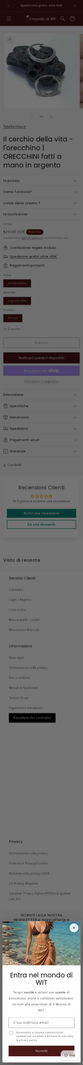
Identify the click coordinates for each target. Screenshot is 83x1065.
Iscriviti (41, 1051)
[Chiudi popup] (73, 928)
